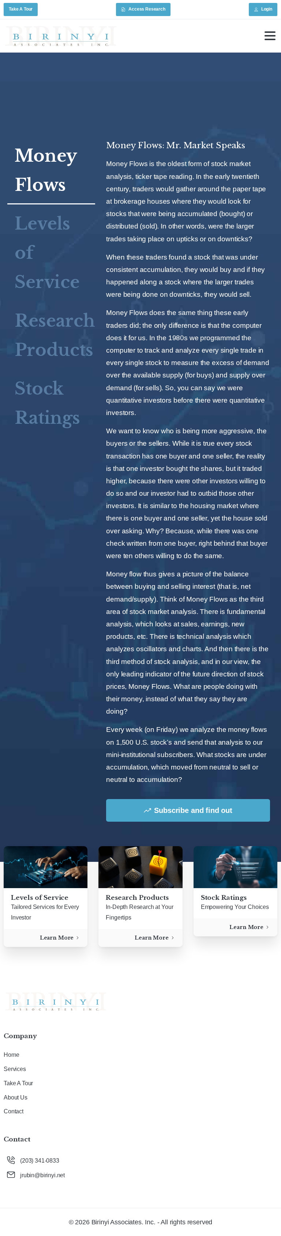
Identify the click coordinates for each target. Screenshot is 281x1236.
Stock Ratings (47, 403)
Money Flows (46, 170)
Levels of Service (47, 252)
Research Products (55, 335)
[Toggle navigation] (270, 36)
